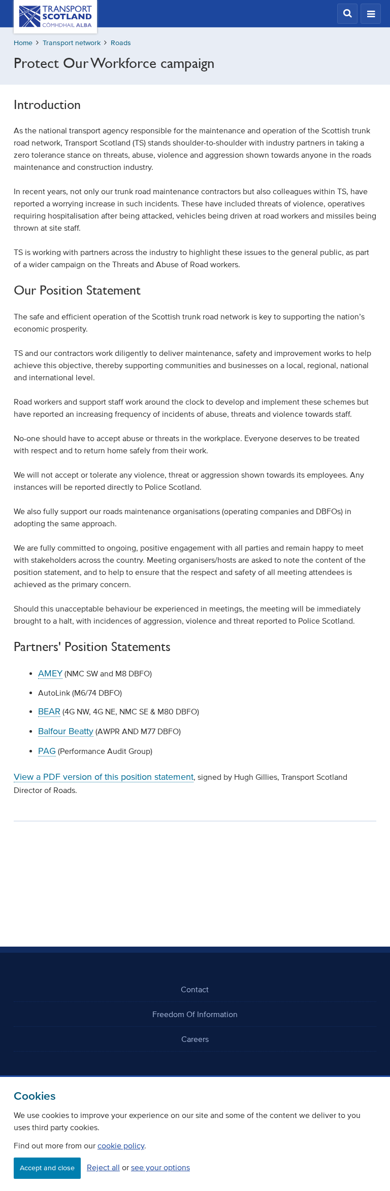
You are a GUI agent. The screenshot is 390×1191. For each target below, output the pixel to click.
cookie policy (121, 1145)
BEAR (49, 711)
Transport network (72, 43)
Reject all (103, 1167)
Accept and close (47, 1168)
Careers (195, 1038)
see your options (160, 1167)
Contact (195, 989)
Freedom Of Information (195, 1014)
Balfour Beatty (65, 731)
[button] (347, 14)
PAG (47, 751)
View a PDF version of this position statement (103, 777)
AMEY (50, 673)
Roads (121, 43)
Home (23, 43)
